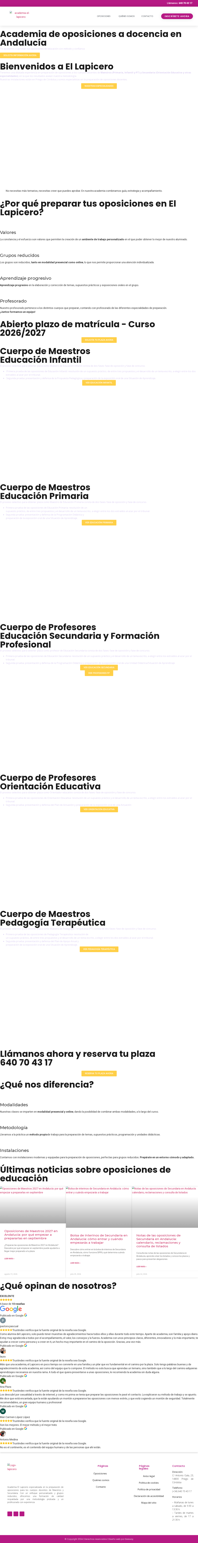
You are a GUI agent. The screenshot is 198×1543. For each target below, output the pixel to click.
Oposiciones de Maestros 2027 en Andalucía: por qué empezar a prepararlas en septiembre (31, 1234)
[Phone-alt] (22, 1514)
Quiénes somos (127, 16)
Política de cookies (149, 1482)
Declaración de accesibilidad (149, 1496)
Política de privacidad (149, 1489)
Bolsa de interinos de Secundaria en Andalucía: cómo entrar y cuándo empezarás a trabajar (99, 1239)
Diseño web (114, 1539)
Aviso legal (149, 1476)
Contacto (147, 16)
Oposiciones (103, 16)
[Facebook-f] (9, 1514)
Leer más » (9, 1259)
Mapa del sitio (148, 1502)
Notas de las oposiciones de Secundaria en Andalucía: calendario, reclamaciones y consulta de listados (158, 1241)
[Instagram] (15, 1514)
